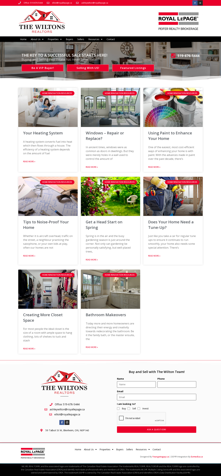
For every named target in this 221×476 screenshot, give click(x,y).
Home (23, 39)
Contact (111, 39)
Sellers (80, 39)
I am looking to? (126, 403)
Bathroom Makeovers (106, 314)
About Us (35, 39)
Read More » (29, 161)
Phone (161, 378)
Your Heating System (43, 133)
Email (120, 391)
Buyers (69, 39)
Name (120, 378)
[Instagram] (200, 2)
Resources (93, 39)
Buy (124, 408)
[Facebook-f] (195, 2)
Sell (134, 408)
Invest (145, 408)
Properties (53, 39)
